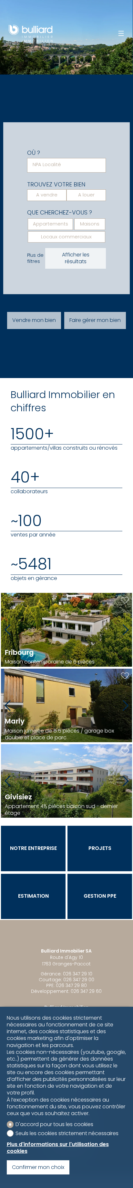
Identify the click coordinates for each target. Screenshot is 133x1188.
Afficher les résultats (75, 258)
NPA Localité (47, 164)
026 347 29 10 (77, 974)
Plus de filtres (35, 258)
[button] (7, 629)
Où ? (33, 153)
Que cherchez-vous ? (59, 212)
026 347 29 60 (86, 991)
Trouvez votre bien (56, 184)
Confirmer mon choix (38, 1167)
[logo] (30, 33)
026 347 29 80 (71, 985)
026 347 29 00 (78, 979)
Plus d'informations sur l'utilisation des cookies (58, 1147)
